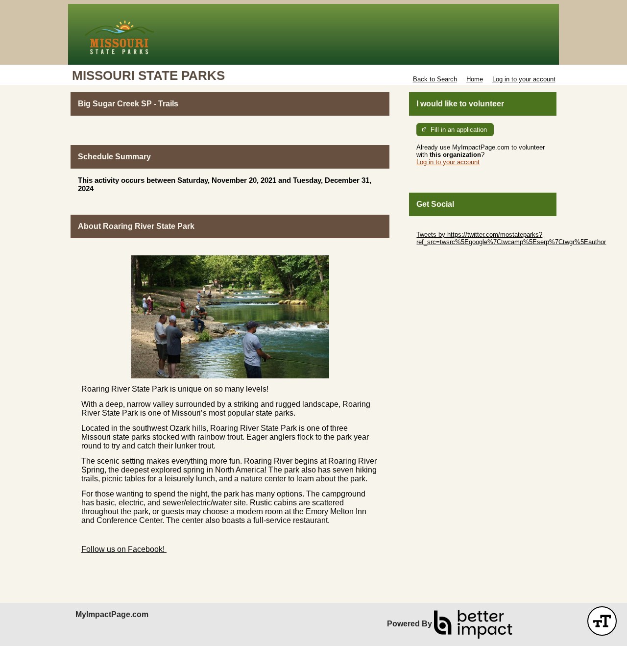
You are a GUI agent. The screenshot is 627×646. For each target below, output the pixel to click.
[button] (602, 621)
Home (474, 79)
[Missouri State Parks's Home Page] (313, 34)
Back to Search (435, 79)
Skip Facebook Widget (448, 256)
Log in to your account (523, 79)
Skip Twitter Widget (443, 227)
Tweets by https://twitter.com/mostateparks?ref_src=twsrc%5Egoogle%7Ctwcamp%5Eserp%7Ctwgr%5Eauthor (511, 238)
